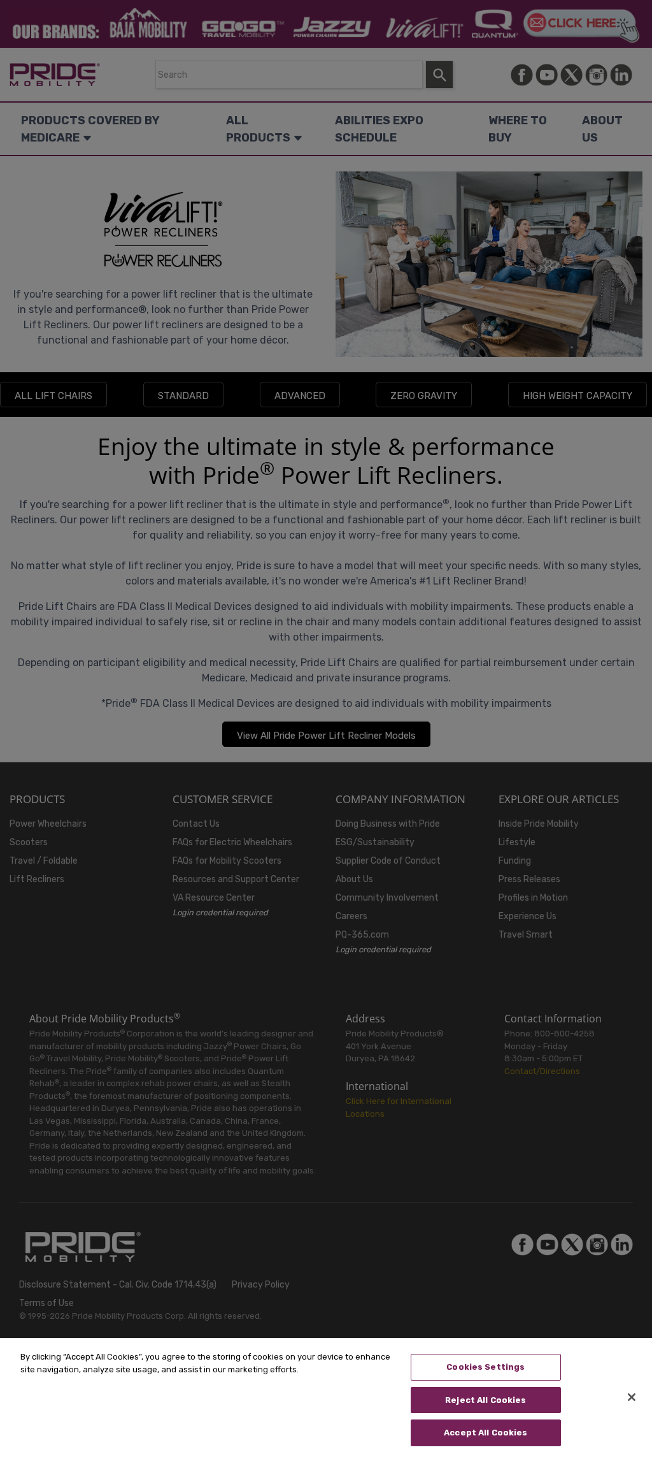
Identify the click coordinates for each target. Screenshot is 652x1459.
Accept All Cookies (485, 1432)
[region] (326, 1398)
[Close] (632, 1397)
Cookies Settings (485, 1367)
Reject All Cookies (485, 1400)
